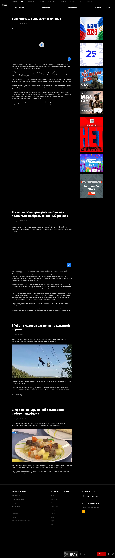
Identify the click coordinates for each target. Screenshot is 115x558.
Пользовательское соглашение (21, 521)
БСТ (22, 1)
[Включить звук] (69, 265)
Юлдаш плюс (52, 1)
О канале (98, 7)
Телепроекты (46, 7)
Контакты (15, 517)
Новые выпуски (19, 7)
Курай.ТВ (89, 1)
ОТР (52, 524)
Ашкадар (63, 1)
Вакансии (15, 513)
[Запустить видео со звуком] (41, 44)
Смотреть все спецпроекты (90, 507)
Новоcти (14, 1)
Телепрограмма (72, 7)
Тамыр (72, 1)
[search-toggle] (109, 7)
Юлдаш (42, 1)
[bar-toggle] (112, 7)
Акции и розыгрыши (18, 499)
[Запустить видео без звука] (69, 59)
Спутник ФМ (31, 1)
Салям (80, 1)
